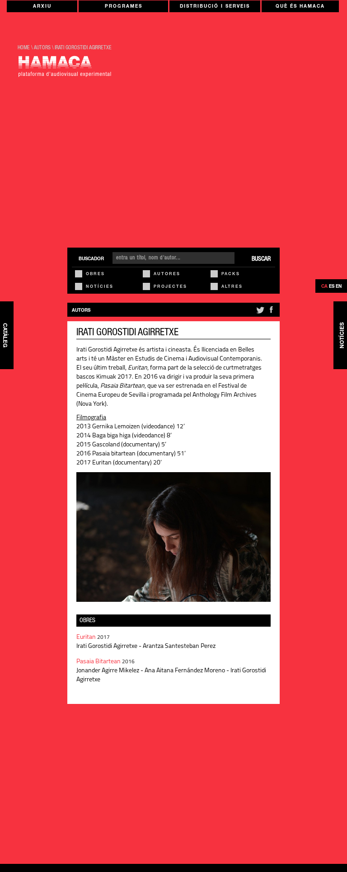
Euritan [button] (86, 637)
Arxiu (42, 7)
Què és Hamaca (300, 7)
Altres (232, 287)
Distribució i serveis (215, 7)
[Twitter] (259, 313)
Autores (167, 274)
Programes (123, 7)
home (24, 48)
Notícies (99, 287)
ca (324, 287)
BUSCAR (261, 259)
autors (42, 48)
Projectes (170, 287)
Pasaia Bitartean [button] (99, 661)
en (339, 287)
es (331, 287)
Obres (95, 274)
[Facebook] (271, 313)
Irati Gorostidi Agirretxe (83, 48)
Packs (230, 274)
